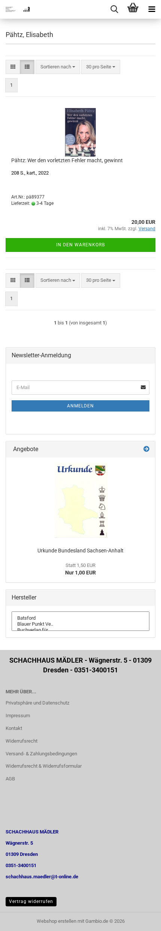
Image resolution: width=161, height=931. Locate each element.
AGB (10, 779)
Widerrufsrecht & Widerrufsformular (44, 766)
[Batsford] (80, 618)
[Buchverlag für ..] (80, 630)
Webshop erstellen (56, 921)
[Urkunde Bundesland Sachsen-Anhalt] (80, 500)
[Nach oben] (140, 920)
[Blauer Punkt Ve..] (80, 624)
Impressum (18, 715)
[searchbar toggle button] (114, 9)
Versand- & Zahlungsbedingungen (41, 753)
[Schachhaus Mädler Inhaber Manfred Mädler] (15, 9)
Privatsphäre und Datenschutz (37, 703)
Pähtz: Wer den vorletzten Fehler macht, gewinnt (67, 160)
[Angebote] (146, 449)
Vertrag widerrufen (31, 901)
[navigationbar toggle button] (151, 9)
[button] (13, 67)
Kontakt (14, 728)
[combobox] (58, 67)
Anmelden (80, 406)
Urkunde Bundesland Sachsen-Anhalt (80, 551)
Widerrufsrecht (21, 741)
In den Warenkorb (80, 244)
